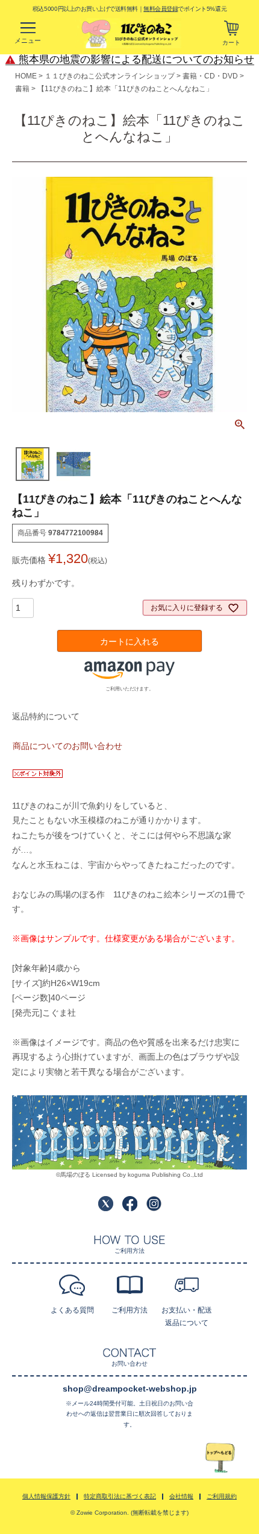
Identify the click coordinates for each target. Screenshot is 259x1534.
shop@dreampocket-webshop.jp (130, 1388)
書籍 (22, 88)
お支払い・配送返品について (186, 1316)
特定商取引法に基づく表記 (120, 1496)
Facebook (129, 1203)
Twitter (105, 1203)
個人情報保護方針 (46, 1496)
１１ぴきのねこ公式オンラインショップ (110, 76)
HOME (26, 76)
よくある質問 (72, 1310)
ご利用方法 (129, 1310)
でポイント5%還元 (184, 8)
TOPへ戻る (220, 1458)
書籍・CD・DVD (210, 76)
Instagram (153, 1203)
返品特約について (46, 716)
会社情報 (181, 1496)
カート (231, 42)
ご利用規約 (222, 1496)
